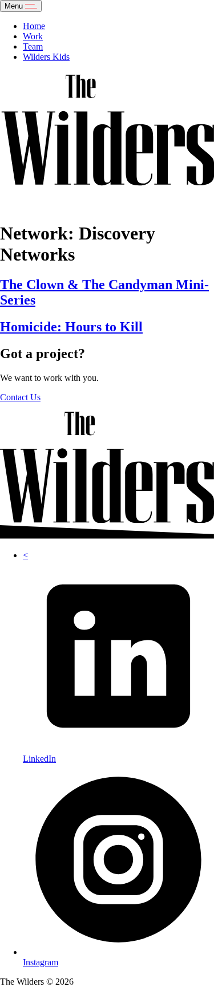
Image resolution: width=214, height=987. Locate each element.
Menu (15, 6)
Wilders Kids (46, 57)
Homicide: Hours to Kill (71, 326)
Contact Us (20, 397)
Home (34, 26)
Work (33, 36)
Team (33, 46)
